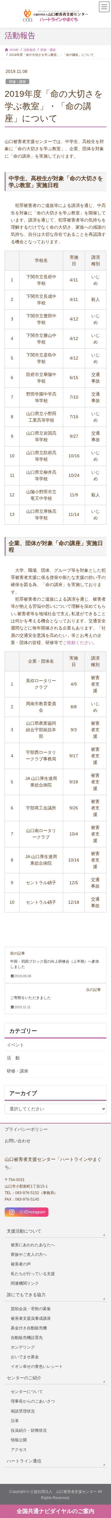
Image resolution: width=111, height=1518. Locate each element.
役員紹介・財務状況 (29, 1430)
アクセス (19, 1449)
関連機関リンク (25, 1283)
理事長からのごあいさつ (33, 1401)
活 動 (13, 1057)
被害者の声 (21, 1264)
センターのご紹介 (24, 1377)
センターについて (27, 1391)
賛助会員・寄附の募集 (31, 1308)
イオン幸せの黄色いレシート (37, 1366)
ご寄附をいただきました (30, 998)
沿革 (15, 1420)
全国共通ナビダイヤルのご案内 (55, 1511)
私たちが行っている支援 (33, 1273)
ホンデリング (23, 1347)
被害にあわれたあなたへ (33, 1245)
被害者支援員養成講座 (31, 1318)
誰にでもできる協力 (26, 1294)
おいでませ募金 (25, 1357)
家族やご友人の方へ (29, 1254)
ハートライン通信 (24, 1460)
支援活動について (24, 1231)
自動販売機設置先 (27, 1337)
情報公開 (19, 1440)
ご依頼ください (78, 642)
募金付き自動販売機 (29, 1328)
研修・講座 (17, 81)
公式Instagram (30, 1212)
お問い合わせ (18, 1140)
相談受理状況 (23, 1411)
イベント (15, 1044)
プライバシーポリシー (26, 1129)
